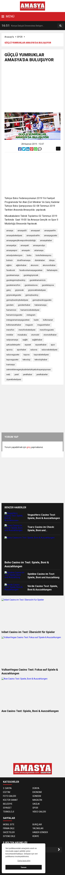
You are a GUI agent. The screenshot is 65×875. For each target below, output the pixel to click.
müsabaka (22, 335)
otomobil (35, 335)
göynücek (19, 290)
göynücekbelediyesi (37, 290)
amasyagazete (50, 235)
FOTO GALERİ (9, 796)
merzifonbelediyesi (27, 330)
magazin (29, 325)
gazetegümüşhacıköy (15, 280)
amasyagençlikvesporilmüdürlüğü (21, 240)
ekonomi (34, 265)
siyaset (28, 345)
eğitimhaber (21, 265)
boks (29, 255)
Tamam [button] (23, 867)
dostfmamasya (23, 260)
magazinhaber (43, 325)
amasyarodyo (39, 245)
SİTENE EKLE (9, 836)
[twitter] (24, 149)
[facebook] (20, 149)
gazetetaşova (48, 285)
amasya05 (22, 230)
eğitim (9, 265)
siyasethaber (40, 345)
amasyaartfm (50, 230)
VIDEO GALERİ (39, 811)
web (8, 374)
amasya (9, 230)
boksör (9, 260)
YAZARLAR (37, 828)
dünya (51, 260)
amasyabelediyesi (14, 235)
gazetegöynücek (31, 275)
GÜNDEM (36, 796)
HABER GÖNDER (40, 832)
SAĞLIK (36, 804)
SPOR (20, 37)
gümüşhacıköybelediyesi (17, 300)
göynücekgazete (13, 295)
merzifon (10, 330)
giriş (29, 447)
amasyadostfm (33, 235)
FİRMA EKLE (9, 828)
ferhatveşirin (52, 270)
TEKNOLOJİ (8, 811)
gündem (10, 305)
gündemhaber (24, 305)
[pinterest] (32, 149)
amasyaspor (11, 250)
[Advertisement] (35, 89)
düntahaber (40, 260)
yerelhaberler (42, 374)
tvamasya (10, 364)
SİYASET (7, 808)
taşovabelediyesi (41, 354)
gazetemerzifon (13, 285)
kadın (36, 320)
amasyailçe (11, 245)
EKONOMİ (37, 792)
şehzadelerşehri (13, 345)
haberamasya (40, 305)
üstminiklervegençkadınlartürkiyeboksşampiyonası (28, 369)
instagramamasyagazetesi (17, 320)
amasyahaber (46, 240)
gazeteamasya (12, 275)
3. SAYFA (7, 788)
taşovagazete (12, 359)
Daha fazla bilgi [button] (24, 861)
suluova (33, 350)
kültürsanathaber (13, 325)
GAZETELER (9, 832)
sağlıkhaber (37, 340)
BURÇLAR (37, 824)
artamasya (38, 250)
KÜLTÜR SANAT (10, 800)
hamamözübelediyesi (30, 310)
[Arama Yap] (60, 26)
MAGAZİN (37, 800)
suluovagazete (12, 354)
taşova (26, 354)
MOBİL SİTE (8, 824)
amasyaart (35, 230)
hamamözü (11, 310)
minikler (9, 335)
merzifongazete (47, 330)
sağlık (25, 340)
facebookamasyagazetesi (30, 270)
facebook (10, 270)
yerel (17, 374)
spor (53, 345)
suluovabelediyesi (49, 350)
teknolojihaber (41, 359)
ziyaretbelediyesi (13, 379)
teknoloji (26, 359)
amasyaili (25, 245)
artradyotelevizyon (14, 255)
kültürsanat (48, 320)
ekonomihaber (49, 265)
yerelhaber (27, 374)
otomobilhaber (50, 335)
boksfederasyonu (43, 255)
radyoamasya (12, 340)
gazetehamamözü (38, 280)
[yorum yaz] (40, 149)
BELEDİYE (7, 804)
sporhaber (21, 350)
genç (8, 290)
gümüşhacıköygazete (41, 300)
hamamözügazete (14, 315)
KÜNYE (35, 836)
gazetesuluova (31, 285)
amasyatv (26, 250)
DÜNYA (35, 788)
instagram (31, 315)
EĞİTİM (6, 792)
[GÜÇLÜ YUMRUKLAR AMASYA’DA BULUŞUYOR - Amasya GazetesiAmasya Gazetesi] (32, 6)
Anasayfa (9, 37)
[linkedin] (28, 149)
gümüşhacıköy (31, 295)
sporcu (9, 350)
